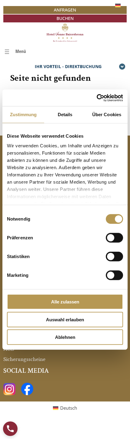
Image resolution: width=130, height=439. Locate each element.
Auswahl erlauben (65, 319)
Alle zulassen (65, 301)
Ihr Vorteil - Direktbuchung (68, 66)
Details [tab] (65, 114)
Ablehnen (65, 337)
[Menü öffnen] (14, 51)
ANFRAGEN (65, 10)
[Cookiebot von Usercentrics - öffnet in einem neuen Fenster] (96, 98)
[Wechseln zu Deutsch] (118, 5)
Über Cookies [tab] (106, 114)
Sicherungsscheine (24, 359)
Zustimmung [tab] (23, 114)
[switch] (114, 238)
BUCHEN (65, 18)
